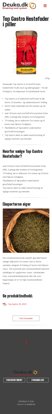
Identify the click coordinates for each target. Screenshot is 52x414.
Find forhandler (26, 318)
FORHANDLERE (37, 380)
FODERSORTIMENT (14, 380)
